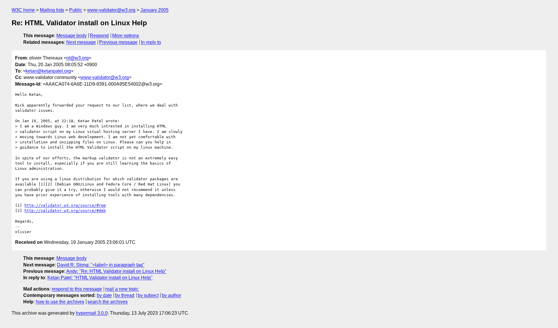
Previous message (118, 42)
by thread (124, 295)
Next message (81, 42)
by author (171, 295)
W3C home (23, 10)
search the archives (107, 301)
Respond (99, 35)
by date (104, 295)
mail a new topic (122, 288)
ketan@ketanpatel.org (48, 71)
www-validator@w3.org (111, 10)
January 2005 (154, 10)
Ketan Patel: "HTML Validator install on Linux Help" (100, 277)
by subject (148, 295)
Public (75, 10)
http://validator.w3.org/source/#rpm (65, 205)
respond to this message (77, 288)
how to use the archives (60, 301)
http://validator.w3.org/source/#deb (65, 210)
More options (125, 35)
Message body (71, 35)
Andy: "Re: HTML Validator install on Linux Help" (116, 271)
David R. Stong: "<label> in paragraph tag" (100, 264)
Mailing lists (52, 10)
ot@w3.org (77, 57)
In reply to (151, 42)
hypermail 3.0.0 (92, 313)
